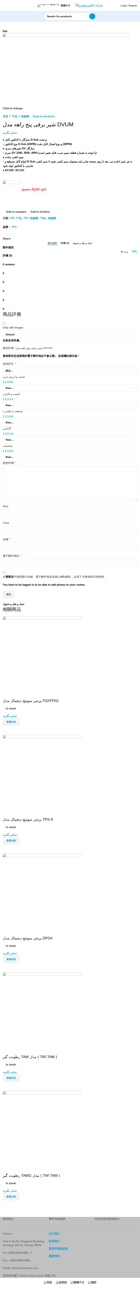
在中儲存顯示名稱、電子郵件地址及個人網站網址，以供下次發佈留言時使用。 (55, 576)
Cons (6, 522)
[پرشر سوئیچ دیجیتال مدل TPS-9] (42, 771)
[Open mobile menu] (4, 5)
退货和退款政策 (58, 1248)
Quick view (17, 730)
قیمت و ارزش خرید (14, 376)
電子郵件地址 (12, 555)
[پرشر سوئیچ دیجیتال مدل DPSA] (42, 889)
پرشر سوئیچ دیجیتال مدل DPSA (27, 938)
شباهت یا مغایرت (13, 411)
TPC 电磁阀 (31, 218)
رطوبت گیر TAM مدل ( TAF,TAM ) (30, 1057)
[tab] (52, 243)
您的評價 (9, 462)
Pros (5, 506)
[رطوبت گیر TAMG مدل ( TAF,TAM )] (42, 1127)
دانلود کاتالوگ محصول (34, 189)
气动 (14, 116)
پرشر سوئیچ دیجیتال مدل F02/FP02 (31, 701)
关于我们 (54, 1233)
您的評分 (9, 363)
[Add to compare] (7, 730)
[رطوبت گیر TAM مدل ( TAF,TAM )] (42, 1008)
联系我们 (54, 1241)
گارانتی (7, 428)
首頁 (5, 116)
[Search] (92, 16)
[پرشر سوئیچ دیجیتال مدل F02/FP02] (42, 652)
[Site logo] (89, 5)
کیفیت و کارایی (11, 393)
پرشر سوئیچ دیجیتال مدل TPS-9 (28, 819)
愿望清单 (54, 1256)
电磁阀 (25, 116)
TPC (14, 226)
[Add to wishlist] (7, 693)
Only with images (13, 327)
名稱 (6, 539)
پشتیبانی (8, 445)
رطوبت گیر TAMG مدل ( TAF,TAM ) (31, 1175)
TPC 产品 (16, 218)
